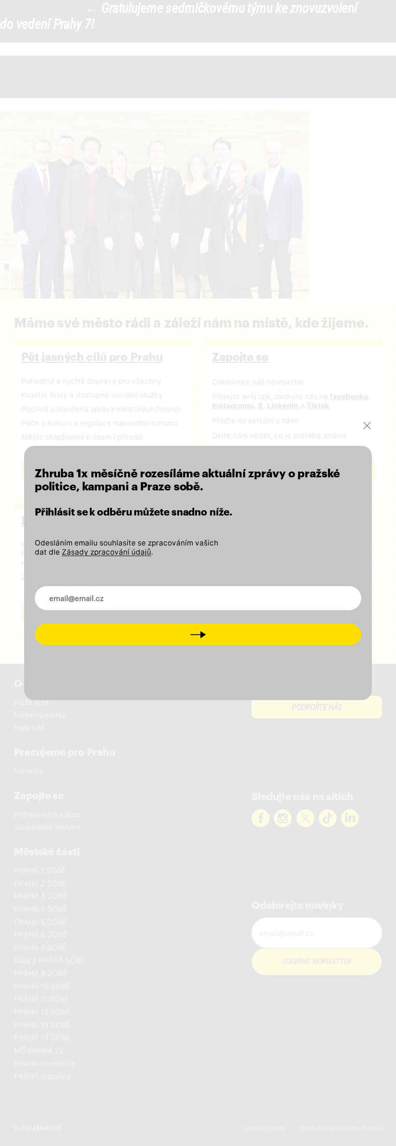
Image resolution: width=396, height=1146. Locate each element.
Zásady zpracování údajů (106, 552)
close (367, 425)
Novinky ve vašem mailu (86, 592)
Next (198, 634)
